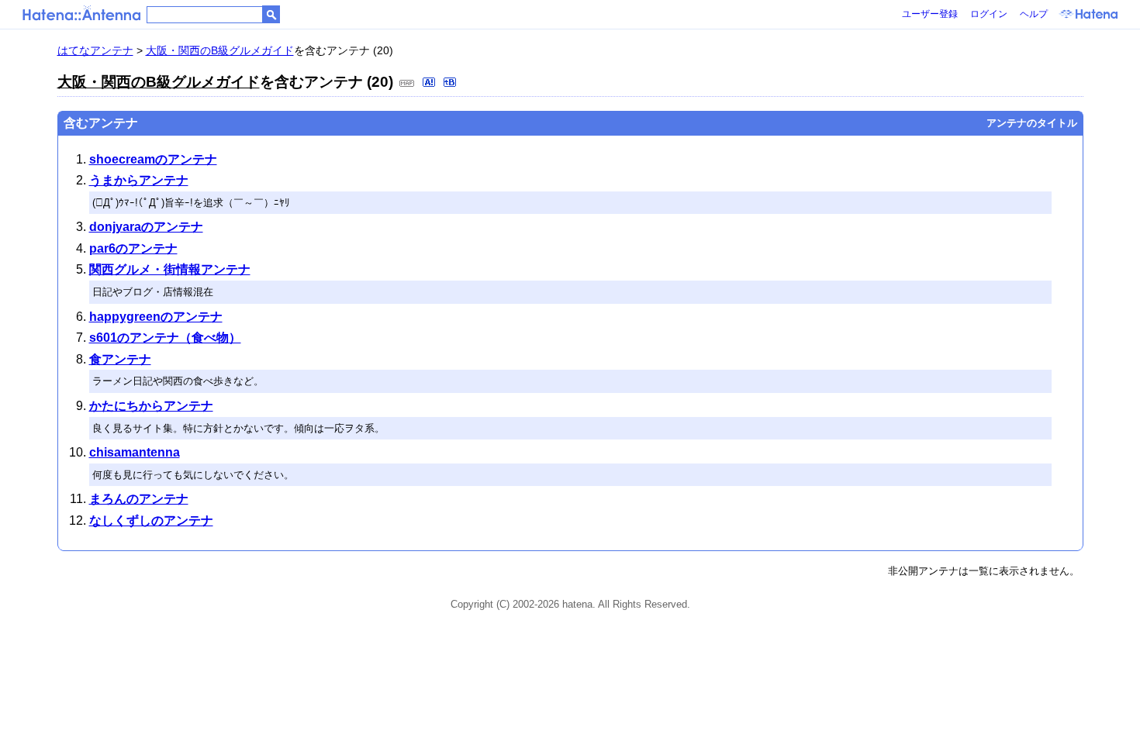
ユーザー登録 (930, 14)
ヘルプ (1034, 14)
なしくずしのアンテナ (151, 520)
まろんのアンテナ (138, 498)
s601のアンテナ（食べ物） (165, 337)
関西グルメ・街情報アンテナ (169, 269)
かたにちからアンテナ (151, 405)
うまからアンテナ (138, 180)
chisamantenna (134, 452)
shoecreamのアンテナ (153, 159)
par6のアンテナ (133, 248)
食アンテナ (120, 359)
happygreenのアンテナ (156, 316)
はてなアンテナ (95, 50)
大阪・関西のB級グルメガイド (220, 50)
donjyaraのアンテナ (146, 226)
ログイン (988, 14)
